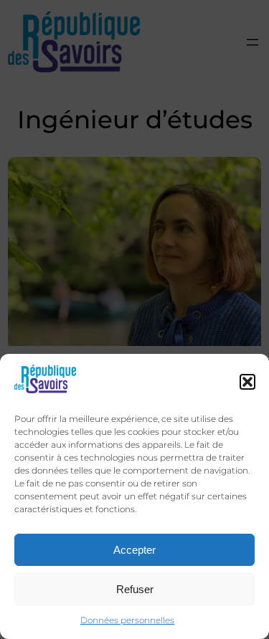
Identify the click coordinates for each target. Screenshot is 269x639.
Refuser (135, 589)
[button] (247, 382)
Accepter (134, 550)
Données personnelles (127, 620)
